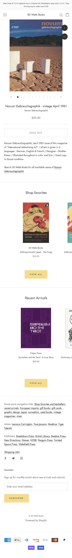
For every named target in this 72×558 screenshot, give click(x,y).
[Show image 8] (43, 97)
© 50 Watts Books (36, 515)
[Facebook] (5, 458)
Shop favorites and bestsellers (49, 404)
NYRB (33, 440)
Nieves (25, 440)
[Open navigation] (5, 14)
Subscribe (16, 498)
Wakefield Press (27, 444)
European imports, (29, 408)
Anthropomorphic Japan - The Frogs (36, 252)
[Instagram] (21, 458)
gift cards (57, 408)
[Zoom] (65, 28)
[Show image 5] (32, 97)
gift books (45, 408)
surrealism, (34, 412)
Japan (24, 412)
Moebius (52, 424)
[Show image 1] (18, 97)
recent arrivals (11, 408)
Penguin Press (45, 440)
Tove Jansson (40, 424)
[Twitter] (13, 458)
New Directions (12, 440)
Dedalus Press (58, 436)
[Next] (61, 97)
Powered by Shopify (36, 520)
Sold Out (35, 132)
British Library (42, 436)
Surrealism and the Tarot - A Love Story (36, 357)
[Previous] (11, 97)
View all (36, 274)
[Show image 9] (47, 97)
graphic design (12, 412)
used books (46, 412)
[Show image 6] (36, 97)
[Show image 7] (40, 97)
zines (19, 416)
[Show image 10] (51, 97)
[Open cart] (67, 14)
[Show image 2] (21, 97)
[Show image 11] (54, 97)
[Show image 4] (29, 97)
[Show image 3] (25, 97)
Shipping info (12, 452)
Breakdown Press (25, 436)
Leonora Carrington (22, 424)
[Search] (61, 14)
